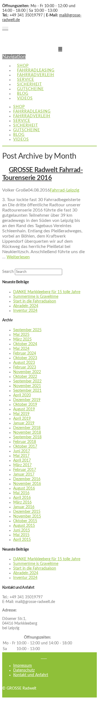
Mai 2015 (21, 535)
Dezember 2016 (26, 479)
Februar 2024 (24, 353)
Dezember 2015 (26, 512)
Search (8, 272)
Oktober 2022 (25, 377)
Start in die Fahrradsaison (34, 301)
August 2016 (24, 488)
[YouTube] (6, 28)
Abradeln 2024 (25, 306)
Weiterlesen (18, 257)
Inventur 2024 (25, 311)
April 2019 (22, 419)
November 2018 (27, 432)
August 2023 (24, 363)
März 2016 (22, 502)
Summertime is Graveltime (35, 297)
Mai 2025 (21, 335)
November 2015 (27, 516)
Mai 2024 (21, 349)
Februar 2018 (24, 442)
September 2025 (27, 330)
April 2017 (22, 460)
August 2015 (24, 526)
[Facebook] (3, 28)
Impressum (22, 666)
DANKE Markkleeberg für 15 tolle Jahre (46, 292)
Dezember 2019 (26, 400)
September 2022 (27, 381)
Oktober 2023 (25, 358)
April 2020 (22, 395)
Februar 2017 (24, 470)
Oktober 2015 (25, 521)
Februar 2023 (24, 367)
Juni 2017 (21, 451)
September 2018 (27, 437)
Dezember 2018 (26, 428)
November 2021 (27, 386)
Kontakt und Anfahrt (30, 675)
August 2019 (24, 409)
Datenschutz (24, 670)
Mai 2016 (21, 493)
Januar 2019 (23, 423)
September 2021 (27, 391)
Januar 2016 (23, 507)
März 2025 (22, 339)
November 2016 (27, 484)
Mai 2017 (21, 456)
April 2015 (22, 540)
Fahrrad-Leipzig (64, 190)
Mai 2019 (21, 414)
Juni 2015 (21, 530)
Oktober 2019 (25, 405)
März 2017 (22, 465)
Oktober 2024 (25, 344)
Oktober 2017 (25, 446)
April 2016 (22, 498)
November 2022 (27, 372)
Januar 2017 (23, 474)
